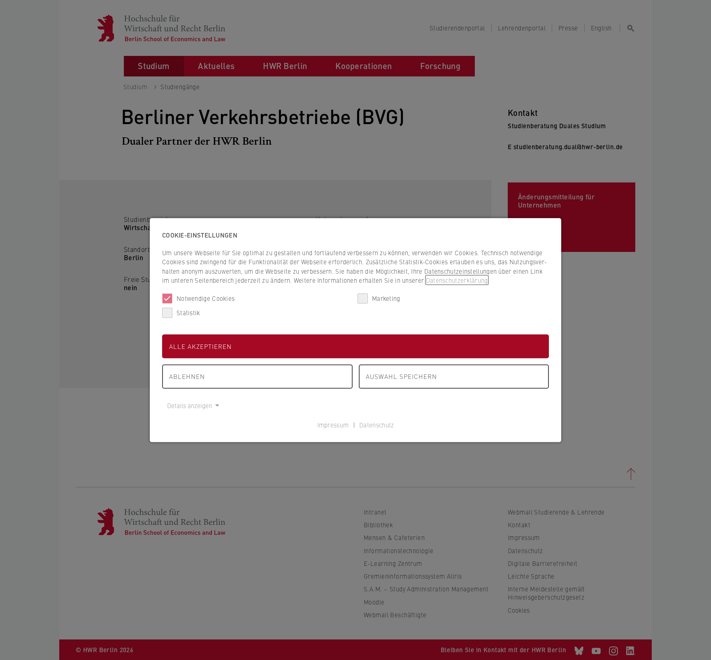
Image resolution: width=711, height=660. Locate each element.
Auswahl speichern (401, 376)
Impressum (333, 424)
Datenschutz (376, 424)
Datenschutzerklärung (457, 280)
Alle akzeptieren (200, 346)
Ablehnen (187, 376)
